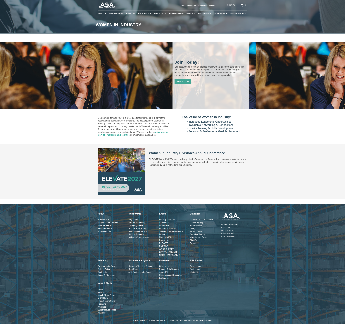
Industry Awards (105, 228)
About (102, 13)
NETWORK (164, 225)
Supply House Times (107, 310)
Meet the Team (104, 225)
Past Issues (195, 269)
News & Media (238, 13)
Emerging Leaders (136, 225)
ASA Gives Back (105, 231)
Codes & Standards (106, 275)
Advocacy (160, 13)
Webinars (102, 307)
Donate (212, 5)
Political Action (104, 269)
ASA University (196, 222)
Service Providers (136, 234)
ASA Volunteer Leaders (108, 222)
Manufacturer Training (199, 237)
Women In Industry (136, 222)
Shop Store (195, 240)
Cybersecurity (165, 266)
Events (131, 13)
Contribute (102, 272)
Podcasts (102, 304)
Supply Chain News (106, 295)
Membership (116, 13)
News (100, 289)
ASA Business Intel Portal (139, 272)
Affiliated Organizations (138, 237)
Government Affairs (106, 266)
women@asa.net (146, 135)
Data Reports (134, 269)
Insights (101, 292)
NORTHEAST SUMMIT (169, 255)
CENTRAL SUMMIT (168, 252)
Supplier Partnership (137, 228)
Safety (193, 228)
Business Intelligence (182, 13)
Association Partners (137, 231)
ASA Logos (103, 313)
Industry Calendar (167, 219)
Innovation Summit (167, 228)
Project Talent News (106, 301)
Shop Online (202, 5)
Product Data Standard (169, 269)
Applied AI (163, 272)
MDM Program (196, 225)
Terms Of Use (138, 320)
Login (183, 5)
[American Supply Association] (107, 5)
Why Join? (133, 219)
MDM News (103, 298)
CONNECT (164, 222)
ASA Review (221, 13)
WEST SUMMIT (166, 249)
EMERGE (163, 246)
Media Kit (194, 272)
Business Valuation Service (140, 266)
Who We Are (103, 219)
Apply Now (182, 81)
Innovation (205, 13)
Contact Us (191, 5)
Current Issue (196, 266)
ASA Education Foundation (201, 219)
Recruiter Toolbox (197, 234)
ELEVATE (163, 243)
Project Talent (196, 231)
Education (145, 13)
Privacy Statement (157, 320)
